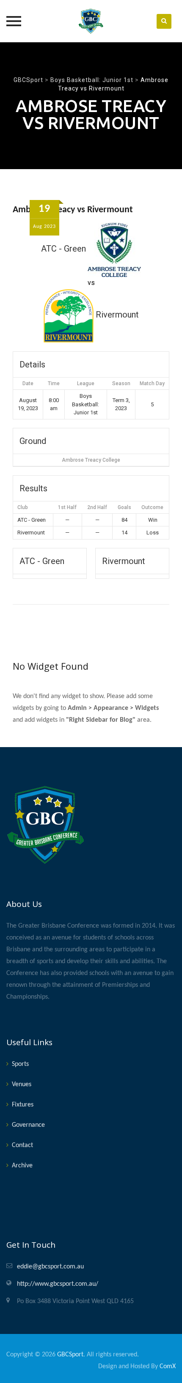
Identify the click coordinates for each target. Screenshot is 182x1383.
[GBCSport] (91, 21)
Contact (22, 1145)
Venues (21, 1084)
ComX (168, 1366)
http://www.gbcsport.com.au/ (57, 1284)
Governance (28, 1125)
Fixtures (22, 1104)
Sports (20, 1064)
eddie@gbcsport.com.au (50, 1266)
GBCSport (70, 1354)
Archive (22, 1165)
